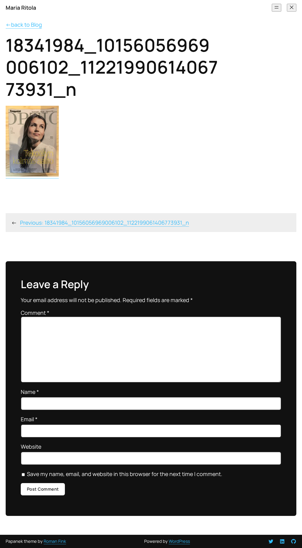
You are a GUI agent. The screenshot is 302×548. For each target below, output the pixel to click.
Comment (35, 312)
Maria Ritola (21, 7)
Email (29, 419)
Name (30, 392)
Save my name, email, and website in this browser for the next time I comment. (124, 474)
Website (31, 446)
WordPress (179, 541)
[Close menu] (291, 8)
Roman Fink (55, 541)
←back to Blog (24, 24)
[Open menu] (276, 8)
